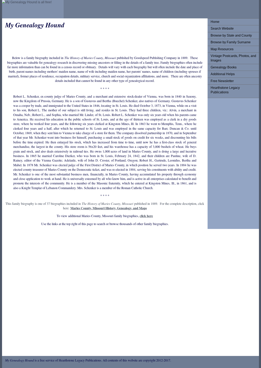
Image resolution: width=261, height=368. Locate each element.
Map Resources (222, 49)
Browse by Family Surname (231, 42)
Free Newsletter (222, 81)
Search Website (222, 28)
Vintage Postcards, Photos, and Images (233, 58)
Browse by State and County (231, 35)
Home (215, 21)
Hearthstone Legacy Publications (225, 90)
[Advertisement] (227, 162)
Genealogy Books (224, 67)
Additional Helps (223, 74)
